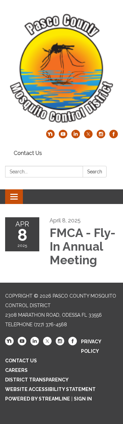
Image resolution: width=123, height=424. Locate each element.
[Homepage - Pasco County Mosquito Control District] (61, 68)
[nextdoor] (50, 136)
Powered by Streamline (37, 399)
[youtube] (63, 136)
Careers (16, 370)
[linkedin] (75, 136)
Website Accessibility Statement (50, 389)
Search (94, 171)
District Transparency (37, 379)
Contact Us (28, 153)
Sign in (83, 399)
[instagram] (101, 136)
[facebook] (113, 136)
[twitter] (88, 136)
